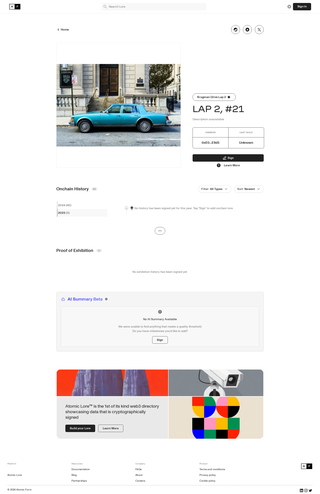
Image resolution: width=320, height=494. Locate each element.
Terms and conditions (212, 469)
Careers (140, 481)
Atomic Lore (14, 475)
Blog (74, 475)
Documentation (80, 469)
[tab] (82, 205)
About (138, 475)
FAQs (138, 469)
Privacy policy (207, 475)
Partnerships (79, 481)
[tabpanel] (186, 210)
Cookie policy (207, 481)
